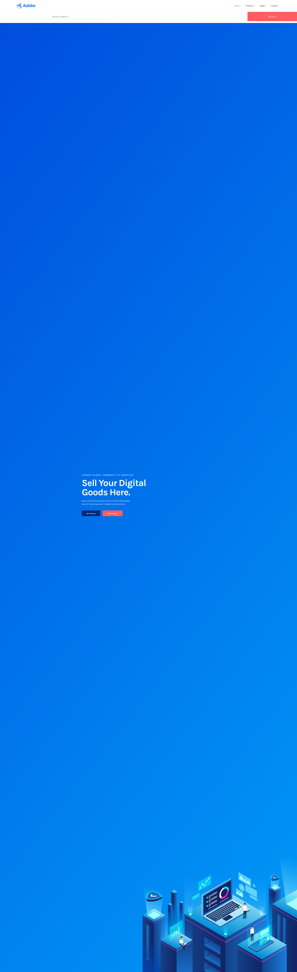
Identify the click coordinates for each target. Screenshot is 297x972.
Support (274, 6)
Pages (262, 6)
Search (273, 17)
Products (249, 6)
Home (236, 6)
